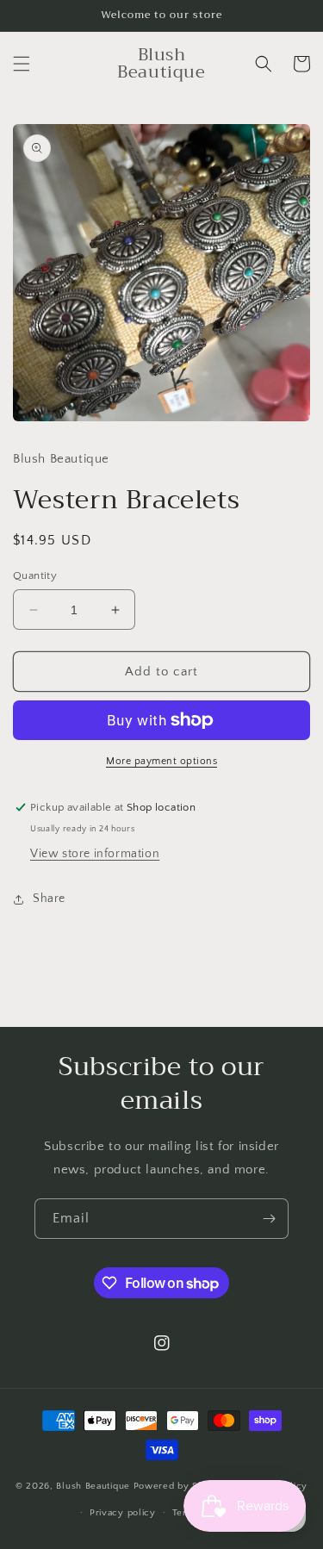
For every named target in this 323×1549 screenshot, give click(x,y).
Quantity (35, 575)
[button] (21, 64)
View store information (94, 854)
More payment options (161, 761)
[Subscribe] (269, 1218)
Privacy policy (123, 1513)
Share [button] (49, 898)
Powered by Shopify (180, 1486)
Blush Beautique (94, 1486)
